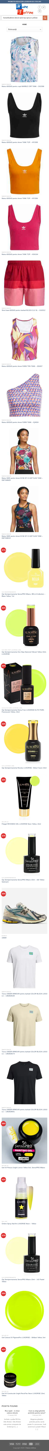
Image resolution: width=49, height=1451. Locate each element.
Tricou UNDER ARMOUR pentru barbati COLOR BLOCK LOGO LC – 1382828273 (24, 1053)
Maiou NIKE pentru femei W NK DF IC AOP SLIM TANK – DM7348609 (22, 479)
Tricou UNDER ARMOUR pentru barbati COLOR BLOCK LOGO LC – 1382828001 (24, 1111)
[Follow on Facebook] (40, 7)
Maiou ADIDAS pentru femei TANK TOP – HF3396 (20, 198)
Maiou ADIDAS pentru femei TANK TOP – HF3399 (20, 142)
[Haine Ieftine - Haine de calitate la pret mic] (24, 9)
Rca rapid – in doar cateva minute (12, 1412)
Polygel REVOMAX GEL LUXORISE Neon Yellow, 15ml (21, 824)
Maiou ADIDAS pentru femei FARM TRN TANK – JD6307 (22, 366)
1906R (4, 938)
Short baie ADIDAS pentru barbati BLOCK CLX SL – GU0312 (23, 310)
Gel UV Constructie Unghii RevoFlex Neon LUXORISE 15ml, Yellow (23, 1394)
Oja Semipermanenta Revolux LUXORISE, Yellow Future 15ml (24, 768)
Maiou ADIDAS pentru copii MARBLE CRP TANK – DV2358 (23, 86)
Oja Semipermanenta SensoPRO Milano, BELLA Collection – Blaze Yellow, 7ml (23, 595)
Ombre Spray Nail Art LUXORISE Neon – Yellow (19, 1224)
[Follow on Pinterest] (40, 11)
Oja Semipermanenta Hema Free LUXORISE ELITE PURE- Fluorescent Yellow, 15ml (23, 711)
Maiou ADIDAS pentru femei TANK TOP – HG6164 (20, 254)
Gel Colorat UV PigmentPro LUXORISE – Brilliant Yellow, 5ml (23, 1337)
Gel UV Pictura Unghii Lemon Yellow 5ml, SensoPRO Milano (23, 1167)
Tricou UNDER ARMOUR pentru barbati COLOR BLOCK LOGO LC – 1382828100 (24, 995)
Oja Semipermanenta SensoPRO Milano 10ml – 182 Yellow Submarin (23, 881)
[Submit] (45, 18)
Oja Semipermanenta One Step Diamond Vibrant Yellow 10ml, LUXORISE (24, 653)
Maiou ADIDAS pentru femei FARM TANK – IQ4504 (20, 422)
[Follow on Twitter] (44, 7)
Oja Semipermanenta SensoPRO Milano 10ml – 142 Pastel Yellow (23, 1280)
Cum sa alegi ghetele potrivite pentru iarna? (36, 1412)
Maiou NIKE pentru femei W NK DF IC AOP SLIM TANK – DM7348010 (22, 537)
